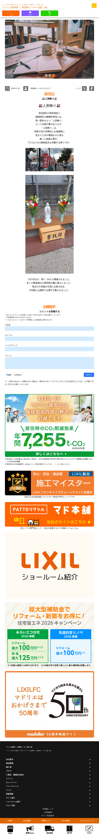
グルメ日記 (10, 805)
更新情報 (9, 794)
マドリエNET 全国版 (8, 4)
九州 (16, 4)
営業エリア (46, 821)
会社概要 (27, 821)
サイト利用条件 (48, 816)
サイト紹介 (10, 798)
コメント (8, 355)
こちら (55, 464)
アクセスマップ (87, 821)
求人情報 (65, 821)
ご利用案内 (47, 812)
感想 (9, 375)
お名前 (7, 325)
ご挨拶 (9, 821)
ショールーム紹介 (13, 802)
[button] (46, 75)
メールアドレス (11, 345)
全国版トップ (47, 809)
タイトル (8, 335)
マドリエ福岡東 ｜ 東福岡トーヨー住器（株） (31, 4)
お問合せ (18, 375)
